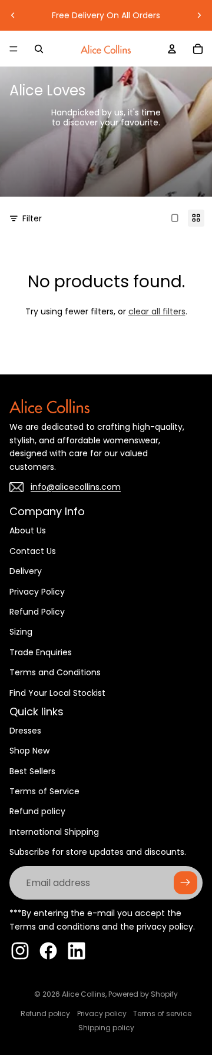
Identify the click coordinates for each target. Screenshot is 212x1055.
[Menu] (13, 48)
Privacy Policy (37, 592)
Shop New (29, 751)
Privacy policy (102, 1013)
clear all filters (157, 311)
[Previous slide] (13, 15)
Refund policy (37, 811)
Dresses (25, 730)
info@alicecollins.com (76, 487)
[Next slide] (199, 15)
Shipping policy (106, 1028)
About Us (27, 530)
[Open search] (39, 49)
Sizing (20, 632)
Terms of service (162, 1013)
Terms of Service (44, 791)
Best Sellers (32, 771)
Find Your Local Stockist (57, 693)
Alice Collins (83, 994)
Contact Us (32, 551)
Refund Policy (37, 612)
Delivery (25, 571)
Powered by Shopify (143, 994)
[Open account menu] (172, 49)
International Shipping (54, 832)
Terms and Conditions (55, 672)
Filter (32, 218)
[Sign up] (185, 883)
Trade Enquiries (40, 652)
